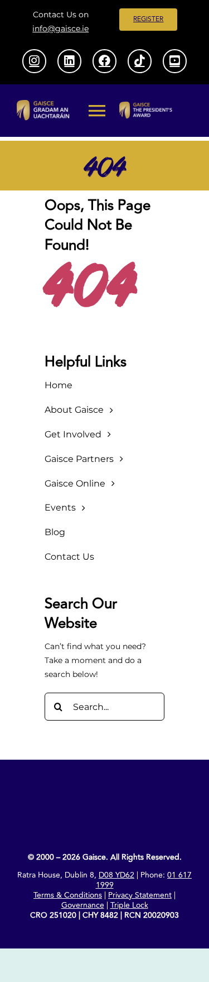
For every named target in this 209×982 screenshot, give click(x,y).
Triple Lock (129, 905)
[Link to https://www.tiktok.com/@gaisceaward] (139, 61)
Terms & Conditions (67, 895)
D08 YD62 (116, 875)
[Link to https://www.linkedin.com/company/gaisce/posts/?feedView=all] (69, 61)
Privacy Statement (140, 895)
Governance (82, 905)
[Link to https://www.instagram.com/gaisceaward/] (34, 61)
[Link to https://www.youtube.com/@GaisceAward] (174, 61)
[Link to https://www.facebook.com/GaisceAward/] (104, 61)
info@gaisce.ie (60, 28)
